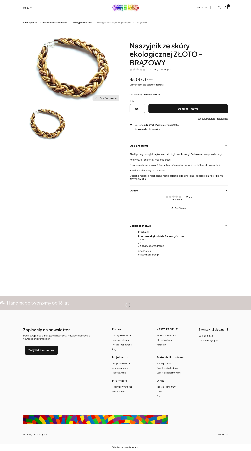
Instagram (161, 344)
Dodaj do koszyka (188, 108)
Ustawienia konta (120, 368)
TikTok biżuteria (164, 340)
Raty (114, 349)
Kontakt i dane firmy (166, 386)
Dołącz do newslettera (41, 350)
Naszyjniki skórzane (82, 22)
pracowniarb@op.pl (148, 254)
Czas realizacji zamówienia (169, 372)
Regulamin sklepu (120, 340)
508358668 (144, 251)
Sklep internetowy (124, 447)
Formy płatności (165, 363)
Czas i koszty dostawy (167, 368)
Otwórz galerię (108, 98)
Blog (159, 396)
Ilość (132, 101)
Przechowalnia (119, 372)
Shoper (42, 434)
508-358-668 (206, 335)
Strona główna (30, 22)
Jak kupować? (119, 391)
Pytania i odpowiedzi (122, 344)
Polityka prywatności (122, 386)
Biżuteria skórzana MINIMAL (55, 22)
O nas (159, 391)
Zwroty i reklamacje (121, 335)
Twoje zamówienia (121, 363)
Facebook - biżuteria (166, 335)
